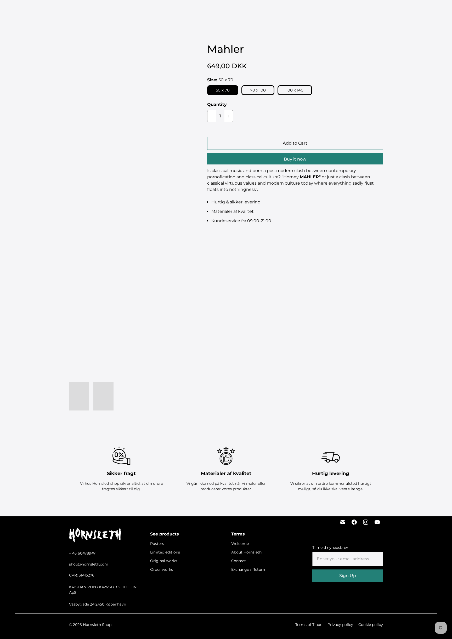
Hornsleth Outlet (293, 11)
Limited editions (192, 11)
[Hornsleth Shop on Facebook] (354, 522)
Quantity (217, 104)
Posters (165, 11)
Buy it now (295, 159)
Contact (238, 560)
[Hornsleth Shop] (34, 10)
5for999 (146, 11)
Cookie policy (370, 624)
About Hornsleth (246, 552)
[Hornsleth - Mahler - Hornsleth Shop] (127, 126)
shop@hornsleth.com (88, 564)
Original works (227, 11)
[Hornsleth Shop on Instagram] (365, 522)
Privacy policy (340, 624)
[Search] (383, 10)
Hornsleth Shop (97, 624)
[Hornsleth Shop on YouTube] (377, 522)
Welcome (240, 543)
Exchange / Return (248, 569)
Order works (259, 11)
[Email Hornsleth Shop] (342, 522)
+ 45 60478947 (82, 553)
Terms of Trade (308, 624)
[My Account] (397, 10)
